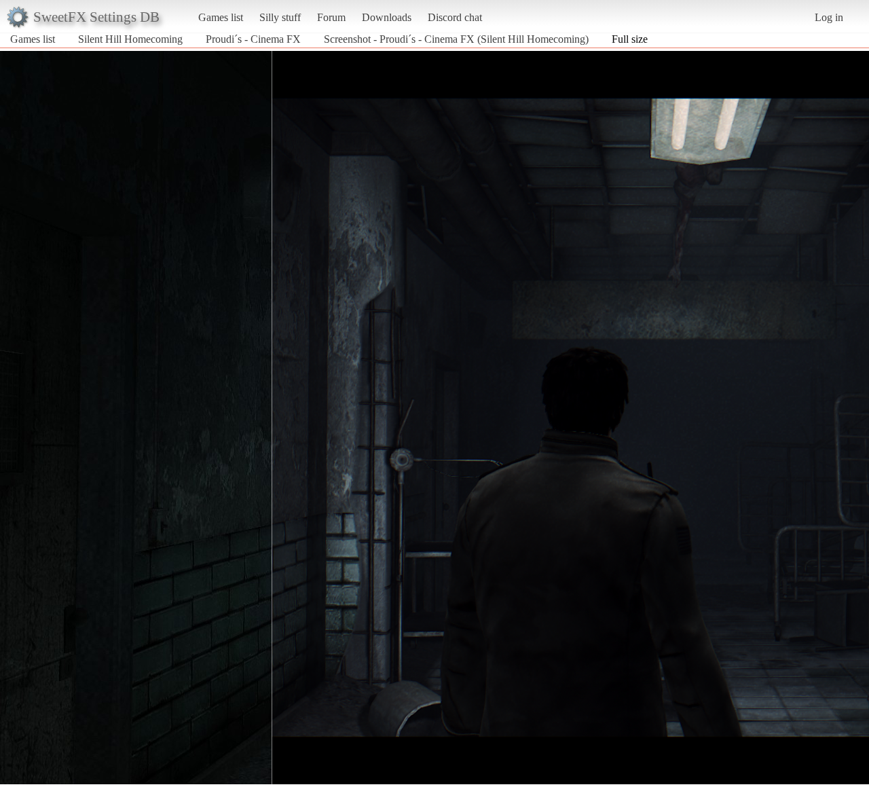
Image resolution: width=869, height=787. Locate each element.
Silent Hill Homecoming (130, 39)
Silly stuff (280, 17)
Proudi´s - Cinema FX (253, 39)
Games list (220, 17)
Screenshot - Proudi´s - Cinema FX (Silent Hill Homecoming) (456, 39)
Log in (829, 17)
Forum (331, 17)
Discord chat (455, 17)
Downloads (386, 17)
